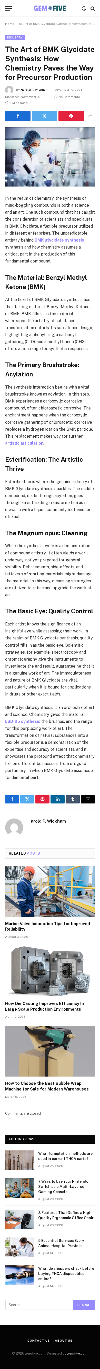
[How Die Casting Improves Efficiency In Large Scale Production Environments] (50, 971)
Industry (15, 37)
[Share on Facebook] (18, 116)
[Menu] (8, 8)
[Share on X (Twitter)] (44, 116)
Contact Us (38, 1340)
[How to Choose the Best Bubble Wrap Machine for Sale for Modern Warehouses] (50, 1051)
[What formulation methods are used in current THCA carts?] (19, 1160)
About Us (64, 1340)
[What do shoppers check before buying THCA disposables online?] (19, 1275)
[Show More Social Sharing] (90, 116)
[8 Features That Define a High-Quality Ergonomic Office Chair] (19, 1219)
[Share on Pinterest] (71, 116)
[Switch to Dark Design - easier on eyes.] (84, 8)
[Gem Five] (50, 8)
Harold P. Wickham (34, 89)
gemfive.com (77, 1353)
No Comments (69, 97)
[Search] (92, 8)
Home (9, 24)
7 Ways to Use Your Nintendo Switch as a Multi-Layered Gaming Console (63, 1186)
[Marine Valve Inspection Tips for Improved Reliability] (50, 891)
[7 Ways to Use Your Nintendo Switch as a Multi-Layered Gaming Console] (19, 1188)
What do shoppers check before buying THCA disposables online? (66, 1273)
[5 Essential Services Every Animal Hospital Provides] (19, 1247)
